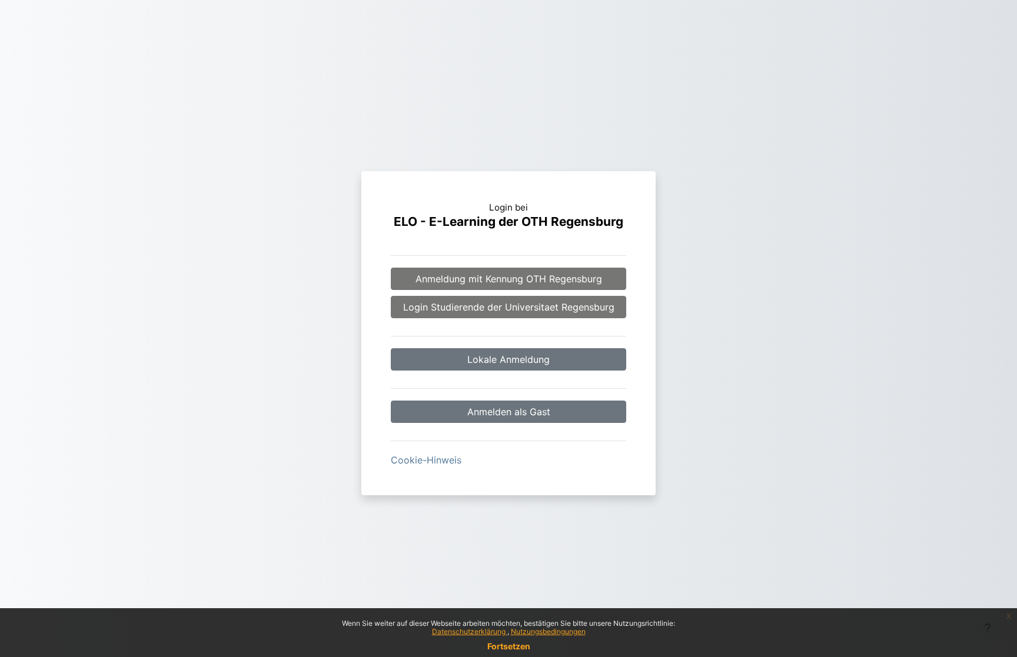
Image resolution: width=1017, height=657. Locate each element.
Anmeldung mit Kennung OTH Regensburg (509, 279)
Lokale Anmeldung (508, 359)
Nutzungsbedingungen (548, 631)
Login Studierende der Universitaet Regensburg (508, 307)
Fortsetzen (508, 646)
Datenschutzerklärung (469, 631)
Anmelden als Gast (508, 412)
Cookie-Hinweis (426, 460)
